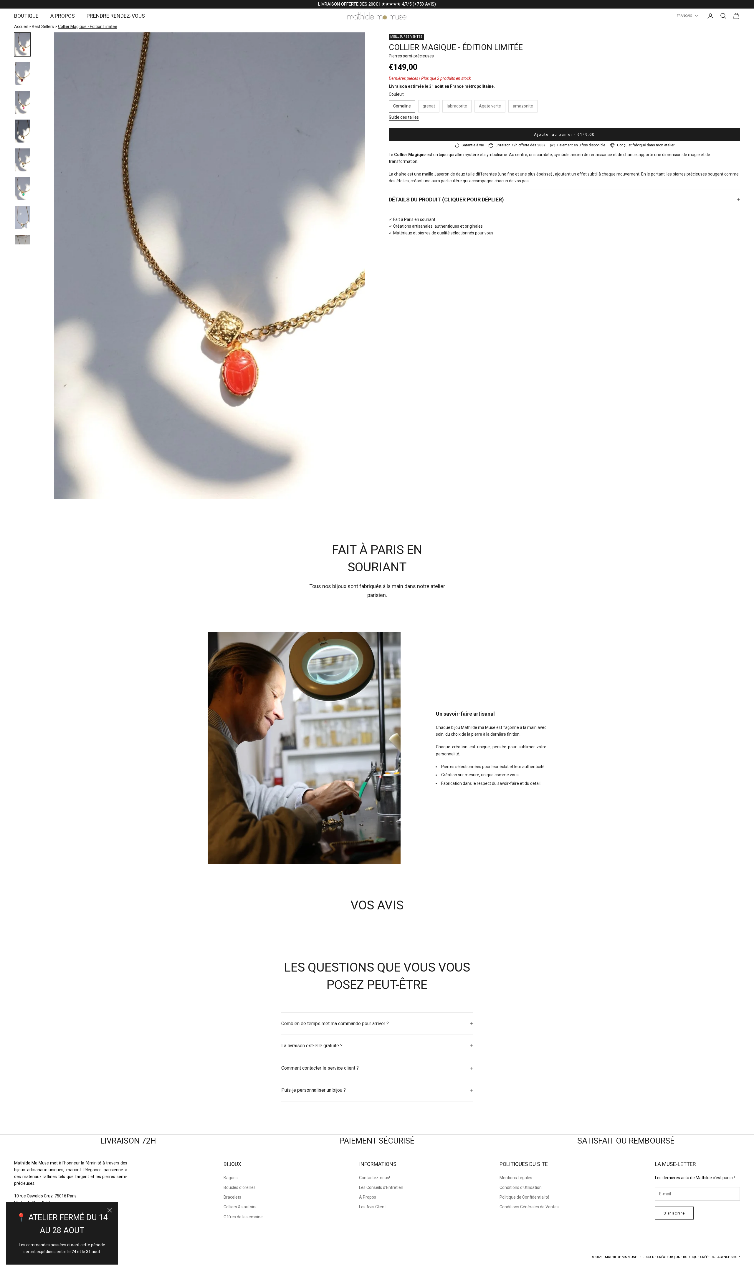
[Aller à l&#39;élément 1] (22, 44)
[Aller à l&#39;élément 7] (22, 218)
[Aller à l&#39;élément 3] (22, 102)
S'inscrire (674, 1213)
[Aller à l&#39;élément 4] (22, 131)
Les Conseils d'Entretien (381, 1187)
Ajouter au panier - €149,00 (564, 135)
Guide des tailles (404, 117)
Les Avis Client (372, 1206)
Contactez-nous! (374, 1177)
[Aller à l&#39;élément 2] (22, 73)
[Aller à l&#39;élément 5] (22, 160)
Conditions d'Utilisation (521, 1187)
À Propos (367, 1197)
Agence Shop (728, 1257)
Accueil (21, 26)
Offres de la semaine (243, 1217)
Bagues (231, 1177)
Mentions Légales (516, 1177)
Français (684, 16)
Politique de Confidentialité (524, 1197)
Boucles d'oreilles (240, 1187)
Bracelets (232, 1197)
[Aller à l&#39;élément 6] (22, 189)
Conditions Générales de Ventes (529, 1206)
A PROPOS (62, 16)
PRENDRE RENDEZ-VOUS (116, 16)
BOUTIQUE (26, 16)
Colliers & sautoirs (240, 1206)
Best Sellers (43, 26)
